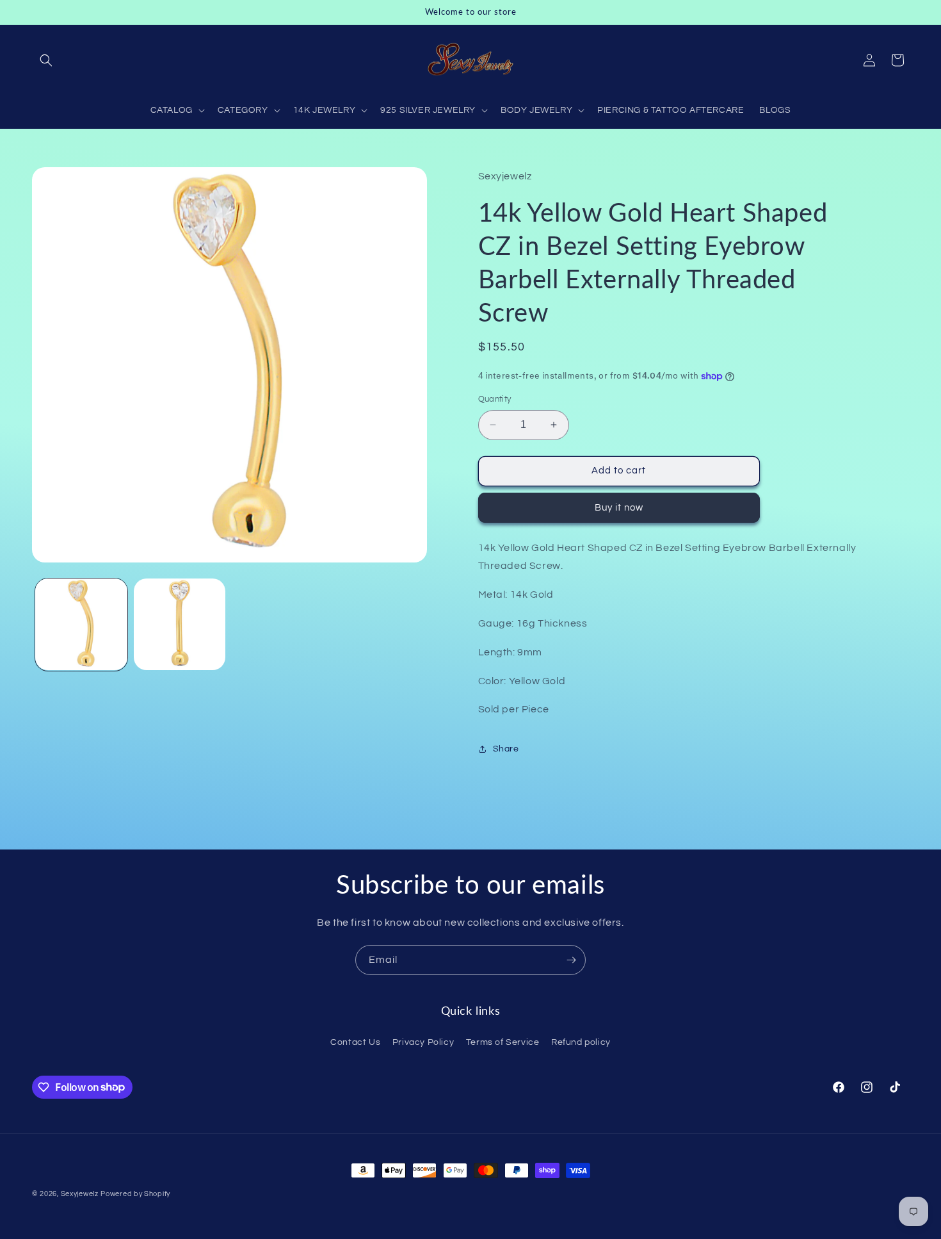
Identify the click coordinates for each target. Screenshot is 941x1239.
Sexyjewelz (80, 1193)
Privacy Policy (423, 1041)
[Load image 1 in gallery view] (81, 624)
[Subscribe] (571, 960)
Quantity (494, 399)
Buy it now (619, 508)
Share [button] (506, 748)
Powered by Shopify (135, 1193)
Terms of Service (503, 1041)
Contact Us (355, 1041)
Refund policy (581, 1041)
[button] (46, 60)
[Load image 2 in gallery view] (180, 624)
